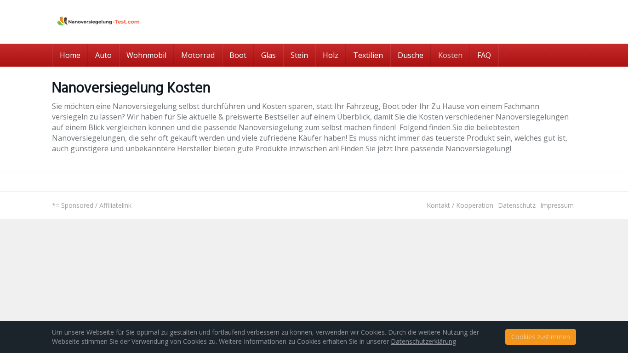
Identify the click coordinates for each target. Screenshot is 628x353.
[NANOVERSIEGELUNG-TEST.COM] (134, 22)
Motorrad (198, 55)
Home (70, 55)
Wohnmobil (146, 55)
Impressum (557, 205)
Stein (299, 55)
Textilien (368, 55)
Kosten (450, 55)
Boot (237, 55)
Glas (268, 55)
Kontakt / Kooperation (460, 205)
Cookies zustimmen (540, 336)
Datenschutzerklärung (423, 341)
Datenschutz (517, 205)
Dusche (410, 55)
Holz (330, 55)
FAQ (484, 55)
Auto (103, 55)
